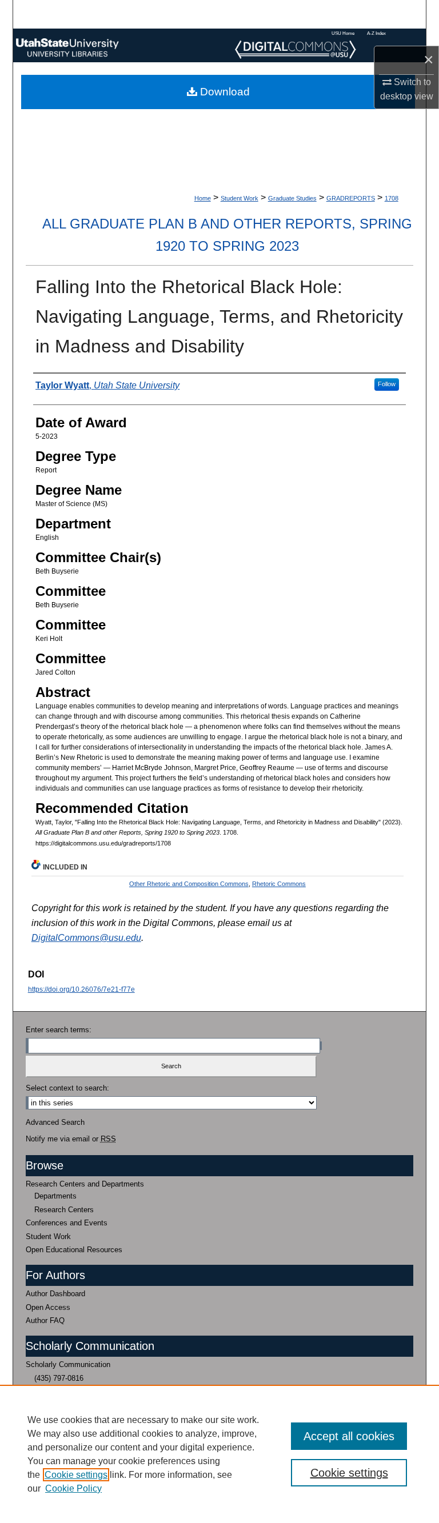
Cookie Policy (73, 1488)
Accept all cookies (349, 1436)
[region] (219, 1454)
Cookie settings (76, 1475)
